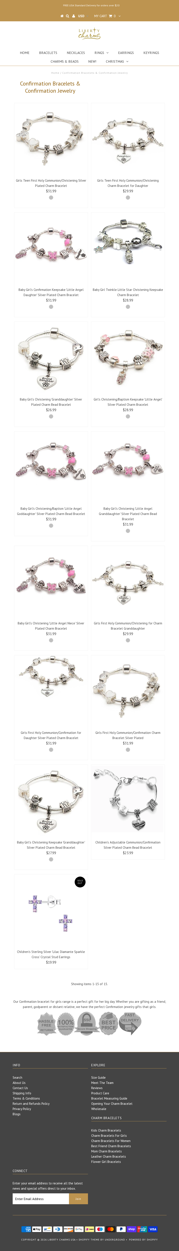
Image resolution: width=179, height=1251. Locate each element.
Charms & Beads (65, 61)
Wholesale (98, 1109)
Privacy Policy (22, 1109)
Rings (99, 52)
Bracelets (48, 52)
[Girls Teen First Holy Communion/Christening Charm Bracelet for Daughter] (128, 139)
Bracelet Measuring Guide (109, 1098)
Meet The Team (102, 1083)
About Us (19, 1083)
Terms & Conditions (26, 1098)
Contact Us (20, 1088)
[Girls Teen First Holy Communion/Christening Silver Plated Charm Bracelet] (51, 139)
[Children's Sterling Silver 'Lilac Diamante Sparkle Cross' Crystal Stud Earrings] (51, 910)
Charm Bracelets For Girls (109, 1136)
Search (17, 1077)
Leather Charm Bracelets (108, 1156)
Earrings (126, 52)
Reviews (97, 1088)
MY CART (104, 16)
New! (92, 61)
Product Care (100, 1093)
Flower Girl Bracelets (106, 1162)
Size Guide (98, 1077)
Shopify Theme (89, 1239)
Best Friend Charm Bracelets (111, 1146)
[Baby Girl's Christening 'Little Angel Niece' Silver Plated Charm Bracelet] (51, 582)
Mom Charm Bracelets (106, 1151)
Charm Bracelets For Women (111, 1141)
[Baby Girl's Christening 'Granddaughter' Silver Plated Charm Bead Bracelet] (51, 358)
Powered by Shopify (143, 1239)
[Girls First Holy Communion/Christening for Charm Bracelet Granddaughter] (128, 582)
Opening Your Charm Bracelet (112, 1104)
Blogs (17, 1114)
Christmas (115, 61)
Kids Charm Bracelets (106, 1130)
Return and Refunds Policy (31, 1104)
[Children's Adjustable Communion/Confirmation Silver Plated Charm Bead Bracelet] (128, 801)
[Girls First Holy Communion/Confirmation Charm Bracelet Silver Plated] (128, 691)
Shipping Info (22, 1093)
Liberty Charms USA (62, 1239)
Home (24, 52)
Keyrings (151, 52)
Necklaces (76, 52)
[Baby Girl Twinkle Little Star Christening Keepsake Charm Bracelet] (128, 241)
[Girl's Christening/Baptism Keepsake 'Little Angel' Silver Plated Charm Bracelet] (128, 358)
